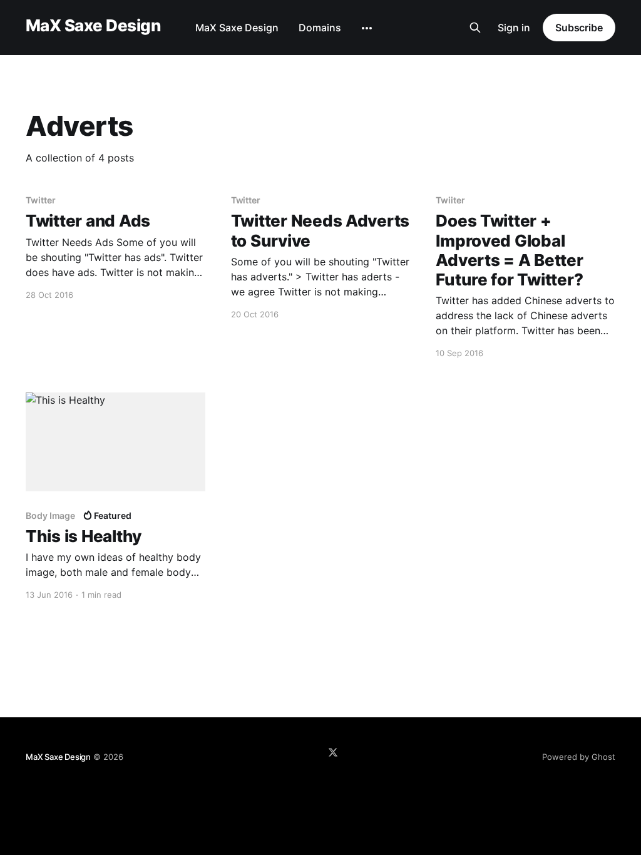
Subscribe (579, 27)
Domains (320, 27)
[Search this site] (475, 28)
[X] (333, 752)
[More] (366, 28)
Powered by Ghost (578, 757)
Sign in (514, 27)
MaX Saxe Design (93, 26)
